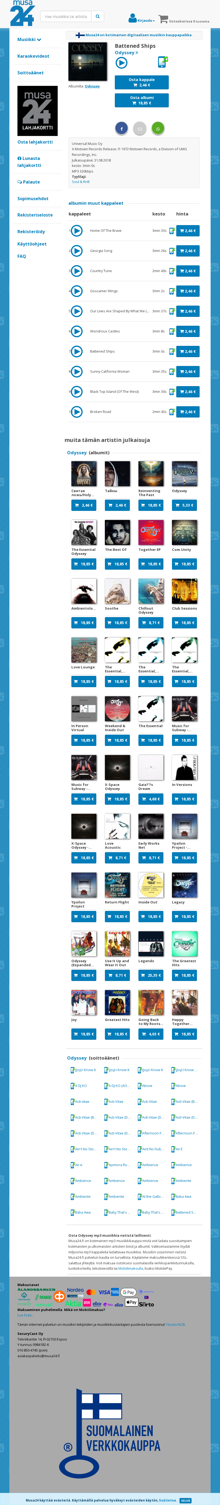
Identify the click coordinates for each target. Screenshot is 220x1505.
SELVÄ (185, 1501)
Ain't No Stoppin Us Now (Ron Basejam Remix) (88, 1149)
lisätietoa (167, 1500)
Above (147, 1085)
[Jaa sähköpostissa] (139, 128)
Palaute (31, 182)
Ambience (150, 1164)
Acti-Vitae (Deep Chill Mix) (121, 1117)
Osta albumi (142, 100)
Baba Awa (183, 1196)
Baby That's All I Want (121, 1212)
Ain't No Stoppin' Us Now (121, 1149)
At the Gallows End (155, 1196)
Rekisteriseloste (35, 215)
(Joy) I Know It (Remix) (188, 1069)
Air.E (179, 1149)
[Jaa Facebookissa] (121, 128)
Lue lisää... (25, 1315)
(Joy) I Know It (85, 1069)
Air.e (78, 1164)
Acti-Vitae (116, 1101)
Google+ (20, 265)
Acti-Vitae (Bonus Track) (188, 1101)
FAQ (21, 256)
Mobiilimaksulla (130, 1268)
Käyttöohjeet (32, 244)
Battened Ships (188, 1212)
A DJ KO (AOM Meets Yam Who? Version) (121, 1085)
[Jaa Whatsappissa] (158, 128)
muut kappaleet (95, 203)
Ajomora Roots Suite (121, 1164)
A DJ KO (81, 1085)
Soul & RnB (81, 181)
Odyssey (92, 86)
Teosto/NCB (175, 1324)
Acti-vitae (82, 1101)
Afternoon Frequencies (155, 1133)
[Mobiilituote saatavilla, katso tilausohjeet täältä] (163, 62)
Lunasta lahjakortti (29, 161)
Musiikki (27, 39)
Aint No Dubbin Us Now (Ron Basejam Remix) (155, 1149)
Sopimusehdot (33, 199)
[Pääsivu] (22, 13)
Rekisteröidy (31, 232)
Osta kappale (142, 82)
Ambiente (183, 1180)
